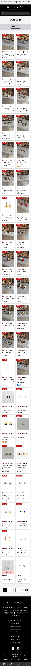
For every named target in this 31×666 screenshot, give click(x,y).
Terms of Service (15, 632)
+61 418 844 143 (15, 639)
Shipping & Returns (15, 626)
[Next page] (26, 590)
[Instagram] (18, 648)
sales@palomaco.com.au (15, 642)
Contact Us (15, 623)
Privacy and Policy (15, 629)
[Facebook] (13, 648)
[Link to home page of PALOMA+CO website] (15, 8)
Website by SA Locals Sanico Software (15, 659)
